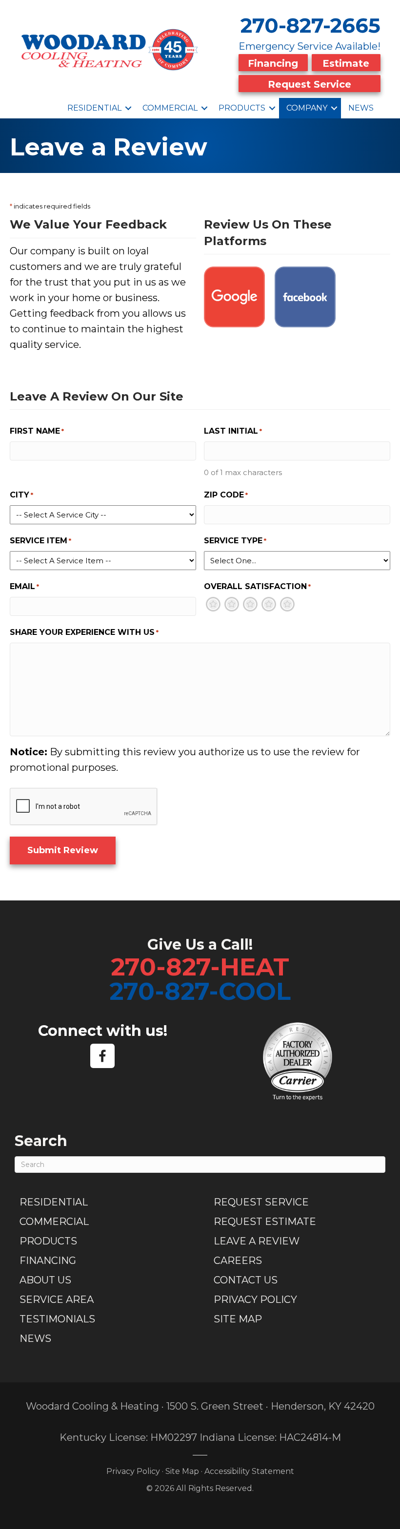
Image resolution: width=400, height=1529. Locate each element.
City (21, 494)
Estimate (345, 63)
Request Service (309, 84)
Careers (238, 1260)
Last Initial (233, 431)
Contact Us (246, 1280)
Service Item (40, 540)
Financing (273, 63)
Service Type (235, 540)
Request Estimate (265, 1221)
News (361, 108)
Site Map (238, 1319)
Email (24, 586)
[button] (128, 108)
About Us (45, 1280)
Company (306, 108)
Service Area (57, 1299)
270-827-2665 (310, 25)
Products (242, 108)
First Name (37, 431)
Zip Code (226, 494)
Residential (94, 108)
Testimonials (57, 1319)
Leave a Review (257, 1241)
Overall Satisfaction (257, 586)
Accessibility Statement (249, 1471)
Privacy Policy (255, 1299)
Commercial (170, 108)
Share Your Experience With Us (84, 632)
